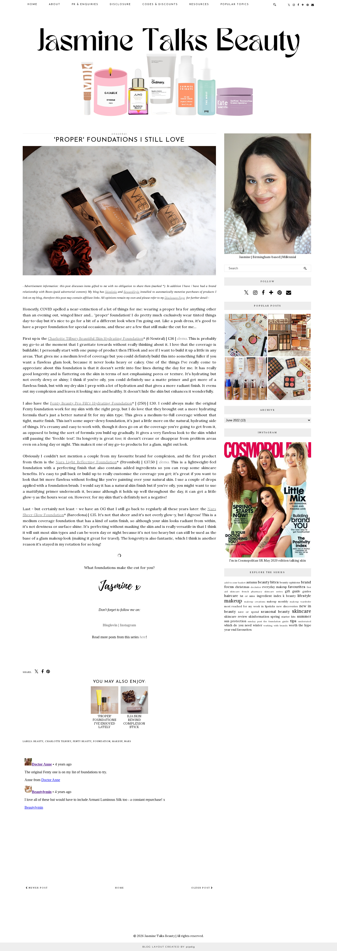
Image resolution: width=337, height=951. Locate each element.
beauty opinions (290, 582)
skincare (301, 611)
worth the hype (300, 625)
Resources (199, 4)
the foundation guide (276, 621)
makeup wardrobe (300, 601)
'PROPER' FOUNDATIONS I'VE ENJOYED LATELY (104, 721)
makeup (117, 741)
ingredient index (269, 596)
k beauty (289, 596)
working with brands (275, 625)
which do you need (238, 625)
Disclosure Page (175, 297)
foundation (101, 741)
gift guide (292, 591)
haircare (231, 595)
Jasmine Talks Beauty (159, 936)
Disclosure (120, 4)
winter (257, 625)
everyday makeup (274, 587)
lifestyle (304, 595)
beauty (38, 741)
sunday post (255, 621)
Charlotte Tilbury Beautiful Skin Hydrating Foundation (95, 338)
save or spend (248, 611)
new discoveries (287, 606)
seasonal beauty (275, 611)
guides (306, 591)
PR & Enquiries (85, 4)
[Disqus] (119, 813)
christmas (242, 587)
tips (293, 621)
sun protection (235, 621)
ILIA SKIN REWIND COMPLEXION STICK (134, 721)
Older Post (201, 887)
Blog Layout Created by (168, 946)
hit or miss (247, 596)
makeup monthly (277, 601)
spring (275, 617)
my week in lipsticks (262, 606)
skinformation (259, 617)
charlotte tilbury (58, 741)
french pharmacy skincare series (262, 591)
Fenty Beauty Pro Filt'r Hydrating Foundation (91, 403)
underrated (304, 621)
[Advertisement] (267, 669)
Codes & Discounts (160, 4)
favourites (296, 586)
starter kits (288, 616)
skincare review (235, 617)
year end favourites (238, 630)
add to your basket (235, 582)
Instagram (128, 625)
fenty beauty (82, 741)
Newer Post (38, 887)
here (143, 637)
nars (127, 741)
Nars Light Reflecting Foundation (86, 462)
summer (304, 616)
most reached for (235, 606)
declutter (256, 587)
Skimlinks (111, 291)
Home (32, 4)
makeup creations (254, 601)
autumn (251, 582)
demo (182, 338)
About (54, 4)
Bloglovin (110, 625)
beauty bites (268, 582)
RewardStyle (131, 291)
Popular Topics (235, 4)
